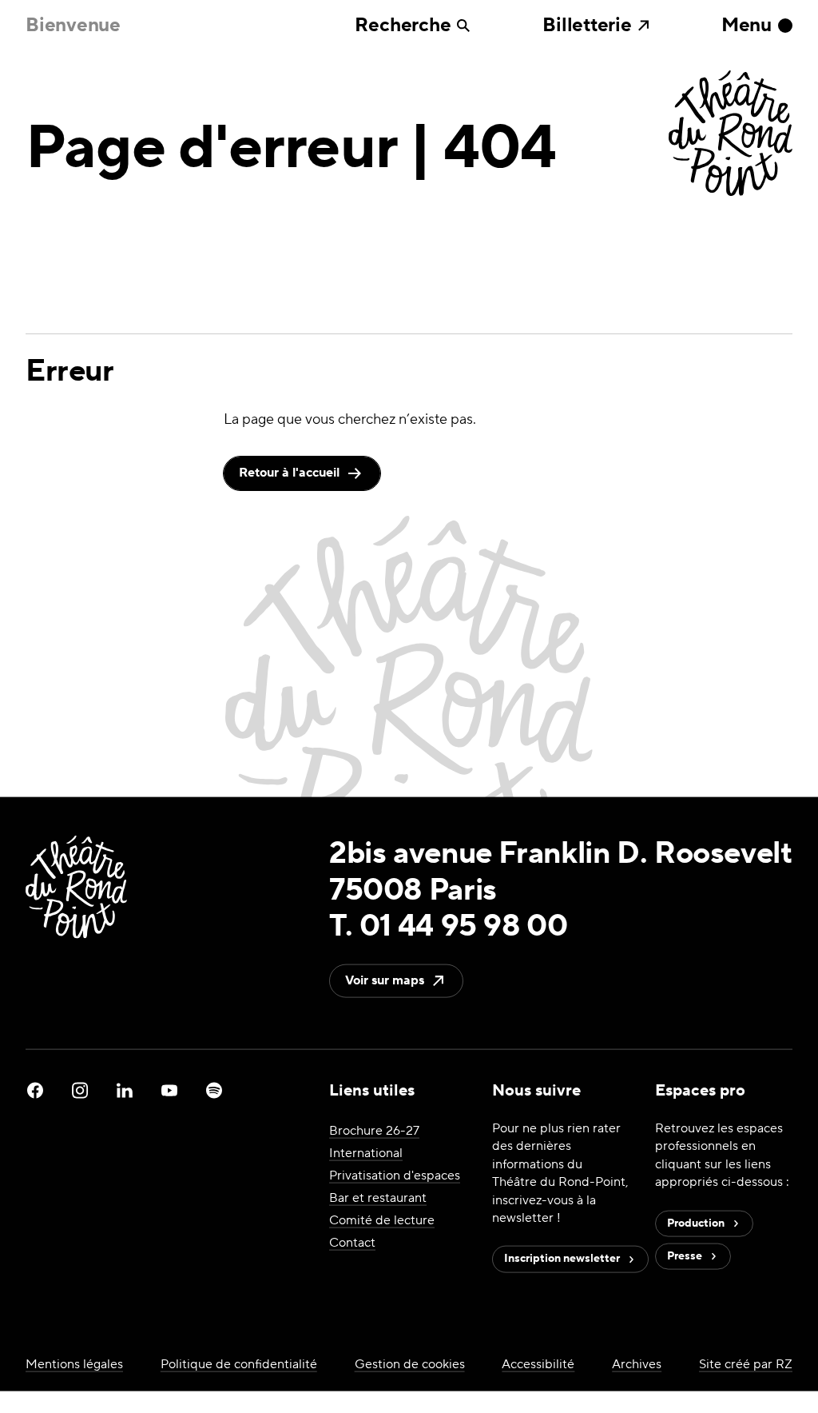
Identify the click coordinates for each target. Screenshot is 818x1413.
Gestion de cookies (410, 1363)
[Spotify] (214, 1090)
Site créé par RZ (745, 1363)
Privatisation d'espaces (394, 1175)
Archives (636, 1363)
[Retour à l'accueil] (730, 134)
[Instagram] (79, 1090)
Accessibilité (538, 1363)
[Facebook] (35, 1090)
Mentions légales (74, 1363)
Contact (352, 1243)
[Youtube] (169, 1090)
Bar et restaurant (378, 1198)
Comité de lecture (382, 1220)
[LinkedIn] (124, 1090)
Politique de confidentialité (239, 1363)
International (366, 1153)
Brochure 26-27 (374, 1131)
